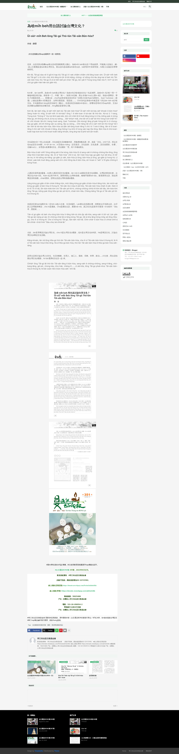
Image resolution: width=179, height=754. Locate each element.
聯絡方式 (149, 1)
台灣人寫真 (126, 200)
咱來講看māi (127, 219)
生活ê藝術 (126, 230)
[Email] (65, 630)
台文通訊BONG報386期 (47, 738)
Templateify (39, 751)
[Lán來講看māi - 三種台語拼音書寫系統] (128, 108)
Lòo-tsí (136, 97)
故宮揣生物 (92, 675)
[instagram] (129, 60)
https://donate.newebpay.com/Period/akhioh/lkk (80, 585)
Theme (56, 751)
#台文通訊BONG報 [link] (62, 570)
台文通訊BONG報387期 (46, 728)
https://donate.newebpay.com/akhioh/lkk (78, 591)
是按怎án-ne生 (127, 226)
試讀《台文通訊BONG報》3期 (93, 6)
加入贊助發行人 (76, 6)
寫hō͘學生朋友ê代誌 (57, 625)
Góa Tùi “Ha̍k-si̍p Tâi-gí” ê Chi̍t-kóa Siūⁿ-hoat (70, 676)
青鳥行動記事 (127, 241)
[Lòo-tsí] (128, 99)
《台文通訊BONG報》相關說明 (56, 6)
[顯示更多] (69, 630)
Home (124, 751)
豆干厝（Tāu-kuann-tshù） (141, 116)
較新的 (30, 706)
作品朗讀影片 (127, 156)
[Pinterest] (61, 630)
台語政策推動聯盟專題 (72, 15)
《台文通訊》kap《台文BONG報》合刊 (135, 167)
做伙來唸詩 (126, 193)
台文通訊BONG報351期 (39, 21)
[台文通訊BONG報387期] (32, 731)
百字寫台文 (126, 233)
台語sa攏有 (126, 208)
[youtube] (143, 56)
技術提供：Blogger (131, 250)
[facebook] (129, 56)
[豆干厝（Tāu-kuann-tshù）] (128, 118)
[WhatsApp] (57, 630)
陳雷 (49, 625)
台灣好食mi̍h (127, 204)
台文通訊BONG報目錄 (130, 148)
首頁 (129, 1)
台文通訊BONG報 (128, 24)
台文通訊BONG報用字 (130, 145)
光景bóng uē (127, 197)
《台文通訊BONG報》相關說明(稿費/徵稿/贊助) (135, 140)
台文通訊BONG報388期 (47, 719)
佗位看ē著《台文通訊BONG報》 (133, 163)
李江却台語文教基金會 (138, 1)
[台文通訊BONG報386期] (32, 740)
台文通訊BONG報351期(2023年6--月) (40, 675)
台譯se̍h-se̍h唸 (127, 215)
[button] (145, 7)
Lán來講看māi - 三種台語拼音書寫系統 (141, 107)
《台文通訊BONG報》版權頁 (132, 135)
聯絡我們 (149, 751)
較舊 (114, 706)
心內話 (125, 222)
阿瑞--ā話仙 (127, 237)
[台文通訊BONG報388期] (32, 721)
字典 (107, 6)
